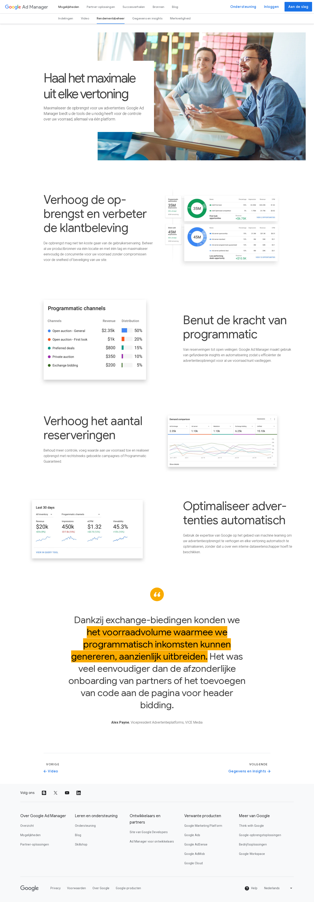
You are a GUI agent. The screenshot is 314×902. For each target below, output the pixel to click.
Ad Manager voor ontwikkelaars (152, 841)
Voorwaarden (76, 888)
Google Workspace (252, 854)
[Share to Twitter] (55, 793)
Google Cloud (193, 863)
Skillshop (81, 844)
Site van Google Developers (149, 832)
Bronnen (158, 7)
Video (85, 18)
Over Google (101, 888)
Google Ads (192, 835)
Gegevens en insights (147, 18)
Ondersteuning (243, 7)
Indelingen (65, 18)
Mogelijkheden (68, 7)
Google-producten (128, 888)
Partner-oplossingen (101, 7)
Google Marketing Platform (203, 825)
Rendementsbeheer (111, 18)
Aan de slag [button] (298, 7)
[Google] (13, 7)
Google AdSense (196, 844)
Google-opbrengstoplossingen (260, 835)
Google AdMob (194, 854)
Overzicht (27, 825)
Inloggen (271, 7)
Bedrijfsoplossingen (253, 844)
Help (254, 888)
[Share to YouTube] (67, 793)
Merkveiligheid (180, 18)
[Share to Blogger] (44, 793)
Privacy (55, 888)
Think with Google (251, 825)
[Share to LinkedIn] (78, 793)
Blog (175, 7)
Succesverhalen (134, 7)
